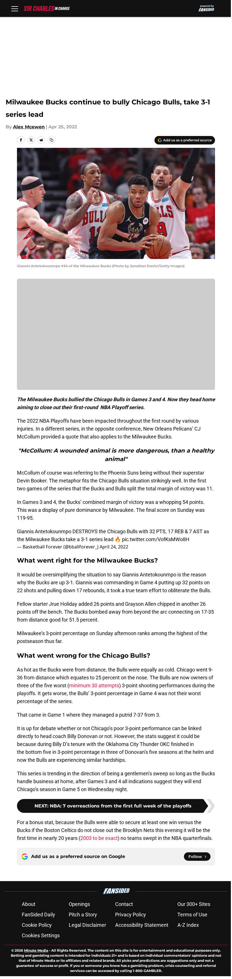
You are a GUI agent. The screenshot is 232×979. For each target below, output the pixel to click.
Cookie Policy (37, 925)
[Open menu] (14, 8)
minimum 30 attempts (94, 685)
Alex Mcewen (29, 126)
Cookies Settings (41, 935)
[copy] (51, 140)
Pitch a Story (83, 914)
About (28, 904)
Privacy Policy (130, 914)
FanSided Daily (38, 914)
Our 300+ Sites (193, 904)
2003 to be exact (99, 838)
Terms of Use (192, 914)
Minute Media (36, 950)
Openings (79, 904)
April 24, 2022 (114, 547)
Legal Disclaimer (87, 925)
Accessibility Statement (141, 925)
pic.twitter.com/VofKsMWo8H (155, 539)
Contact (124, 904)
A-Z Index (188, 925)
